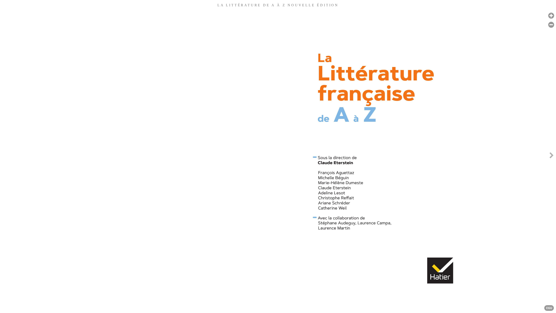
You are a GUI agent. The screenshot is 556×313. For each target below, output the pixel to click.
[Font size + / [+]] (551, 16)
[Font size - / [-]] (551, 25)
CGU (549, 308)
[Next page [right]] (551, 156)
